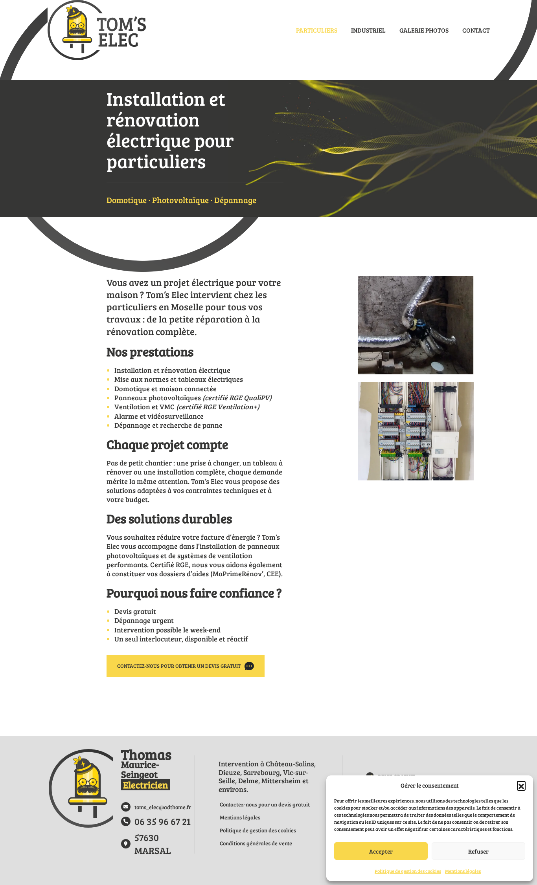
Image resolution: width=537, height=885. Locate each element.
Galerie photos (424, 30)
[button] (521, 785)
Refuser (478, 851)
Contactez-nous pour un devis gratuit (265, 804)
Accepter (381, 851)
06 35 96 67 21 (162, 821)
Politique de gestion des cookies (408, 871)
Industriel (368, 30)
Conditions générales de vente (256, 843)
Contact (476, 30)
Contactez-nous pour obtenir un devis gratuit (179, 665)
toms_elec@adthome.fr (162, 807)
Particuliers (316, 30)
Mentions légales (463, 871)
